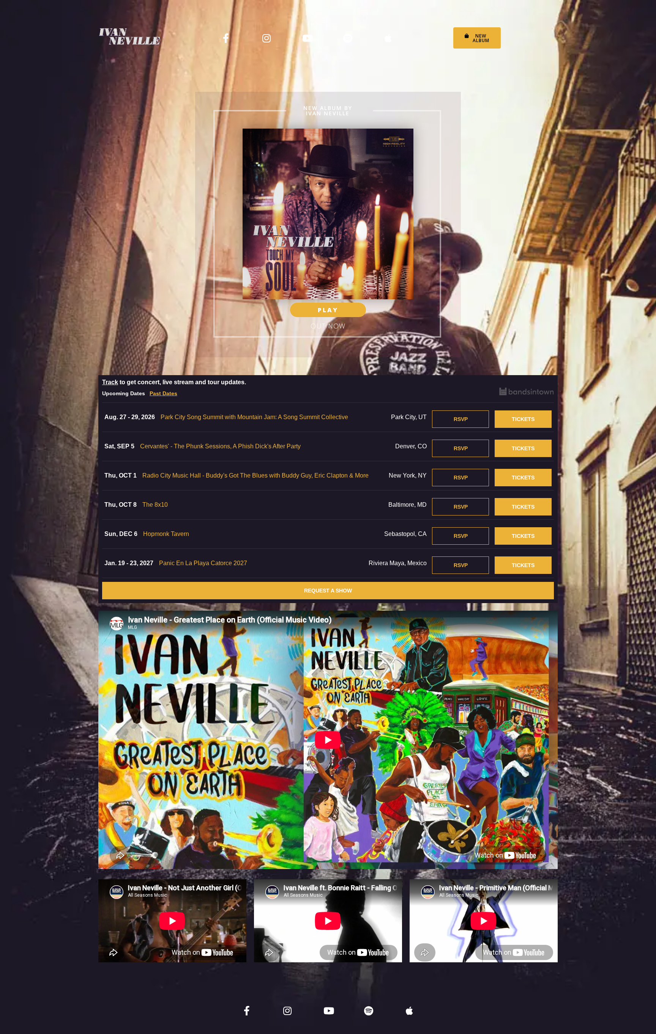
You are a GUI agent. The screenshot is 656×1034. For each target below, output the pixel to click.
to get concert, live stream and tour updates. (174, 382)
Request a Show (328, 591)
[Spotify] (348, 38)
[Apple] (388, 38)
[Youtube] (307, 38)
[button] (477, 38)
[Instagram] (266, 38)
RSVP (461, 419)
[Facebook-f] (226, 38)
